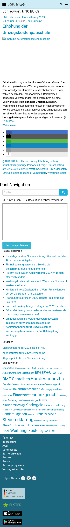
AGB (5, 445)
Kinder (43, 400)
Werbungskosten (57, 172)
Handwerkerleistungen (28, 400)
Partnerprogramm (13, 465)
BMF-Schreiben (11, 17)
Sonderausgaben (14, 414)
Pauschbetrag (56, 165)
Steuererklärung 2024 (33, 17)
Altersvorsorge (21, 368)
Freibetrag (63, 396)
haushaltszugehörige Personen (20, 165)
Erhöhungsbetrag (48, 161)
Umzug (44, 169)
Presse (6, 457)
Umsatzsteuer (37, 425)
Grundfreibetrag (9, 400)
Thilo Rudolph (34, 21)
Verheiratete (39, 172)
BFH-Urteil (49, 372)
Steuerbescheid (46, 414)
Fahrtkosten (7, 396)
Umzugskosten (58, 169)
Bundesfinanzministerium (18, 384)
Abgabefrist (8, 368)
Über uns (7, 438)
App (29, 368)
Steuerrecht (21, 425)
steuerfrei (7, 169)
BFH (38, 373)
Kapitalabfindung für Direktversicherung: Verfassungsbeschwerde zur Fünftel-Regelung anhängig (32, 331)
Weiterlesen (10, 125)
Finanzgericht (44, 394)
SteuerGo (7, 425)
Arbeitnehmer (43, 368)
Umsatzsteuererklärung (55, 426)
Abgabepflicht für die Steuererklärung (23, 358)
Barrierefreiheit (11, 453)
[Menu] (4, 4)
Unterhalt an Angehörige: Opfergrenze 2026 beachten (36, 306)
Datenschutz (9, 449)
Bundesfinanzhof (48, 378)
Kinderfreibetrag (13, 405)
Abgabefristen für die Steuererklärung (23, 353)
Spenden (31, 414)
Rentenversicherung (45, 409)
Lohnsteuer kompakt (22, 410)
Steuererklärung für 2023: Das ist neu (23, 347)
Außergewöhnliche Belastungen (18, 373)
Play (33, 410)
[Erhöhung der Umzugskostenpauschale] (35, 58)
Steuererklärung (17, 419)
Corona (6, 389)
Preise (6, 461)
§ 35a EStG (48, 431)
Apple (34, 368)
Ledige (43, 165)
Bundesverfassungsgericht (47, 384)
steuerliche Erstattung (26, 169)
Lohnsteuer (7, 410)
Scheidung (59, 410)
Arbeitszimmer (56, 368)
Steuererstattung (41, 421)
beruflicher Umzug (26, 161)
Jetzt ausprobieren (17, 245)
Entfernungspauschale (50, 389)
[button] (9, 132)
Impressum (9, 441)
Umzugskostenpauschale (16, 172)
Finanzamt (22, 395)
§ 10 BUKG (8, 161)
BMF (60, 373)
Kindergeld (34, 405)
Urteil (6, 431)
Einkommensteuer (24, 389)
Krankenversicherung (54, 405)
